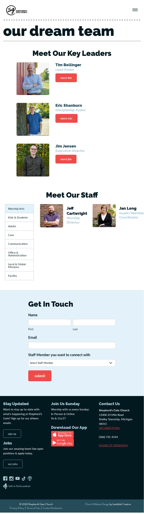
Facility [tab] (12, 276)
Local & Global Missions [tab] (17, 265)
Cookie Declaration (52, 508)
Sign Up (12, 434)
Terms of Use (33, 508)
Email (32, 337)
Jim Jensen (65, 146)
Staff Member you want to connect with (59, 354)
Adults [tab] (12, 226)
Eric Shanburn (68, 105)
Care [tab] (11, 235)
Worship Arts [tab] (16, 209)
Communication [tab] (18, 244)
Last (75, 329)
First (30, 329)
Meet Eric (66, 118)
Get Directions (109, 428)
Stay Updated (16, 403)
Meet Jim (66, 159)
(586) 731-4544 (108, 437)
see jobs (13, 464)
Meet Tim (66, 78)
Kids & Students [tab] (18, 217)
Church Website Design (97, 504)
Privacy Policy (17, 508)
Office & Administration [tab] (17, 253)
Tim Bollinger (68, 65)
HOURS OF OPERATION (113, 445)
